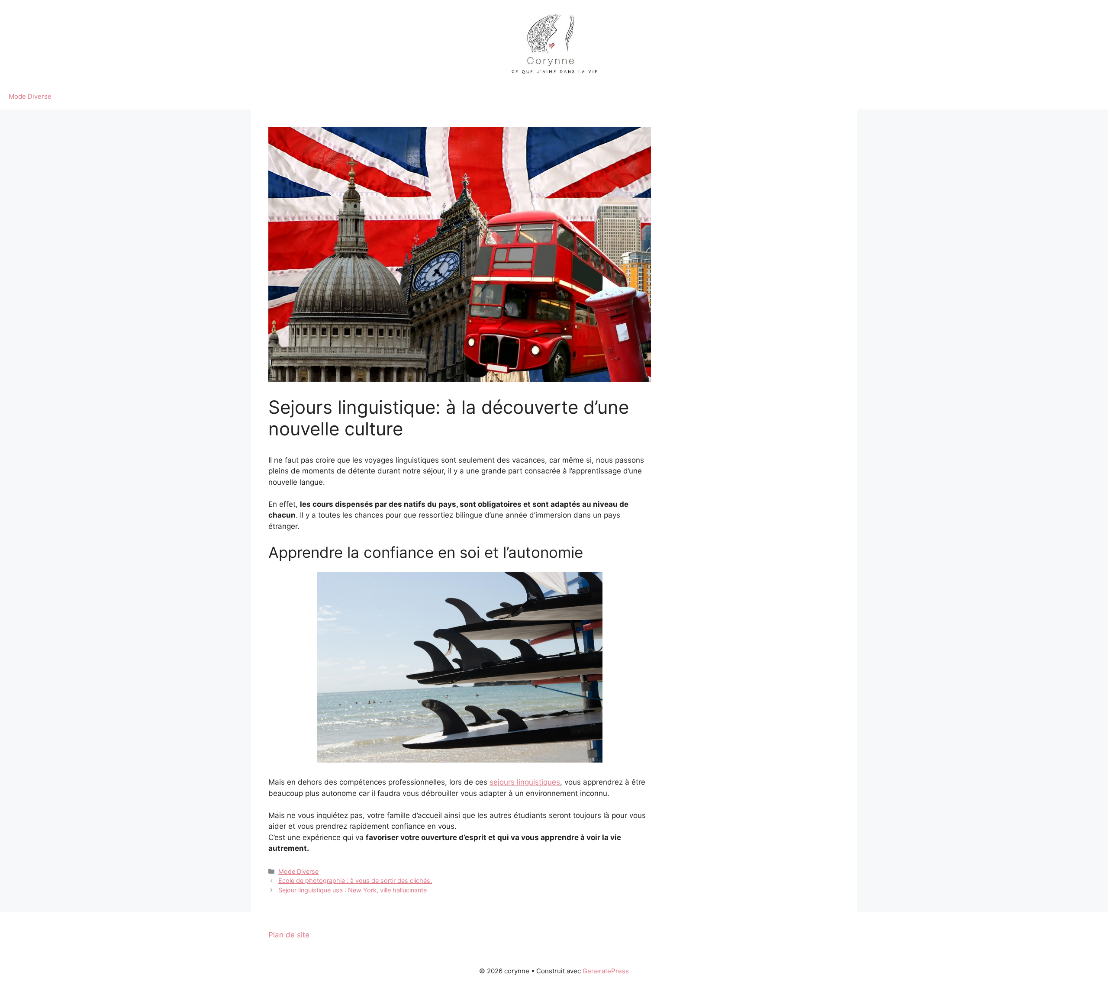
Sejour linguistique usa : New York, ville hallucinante (352, 890)
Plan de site (288, 934)
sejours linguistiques (525, 782)
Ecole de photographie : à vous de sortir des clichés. (355, 880)
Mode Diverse (30, 96)
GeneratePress (606, 971)
